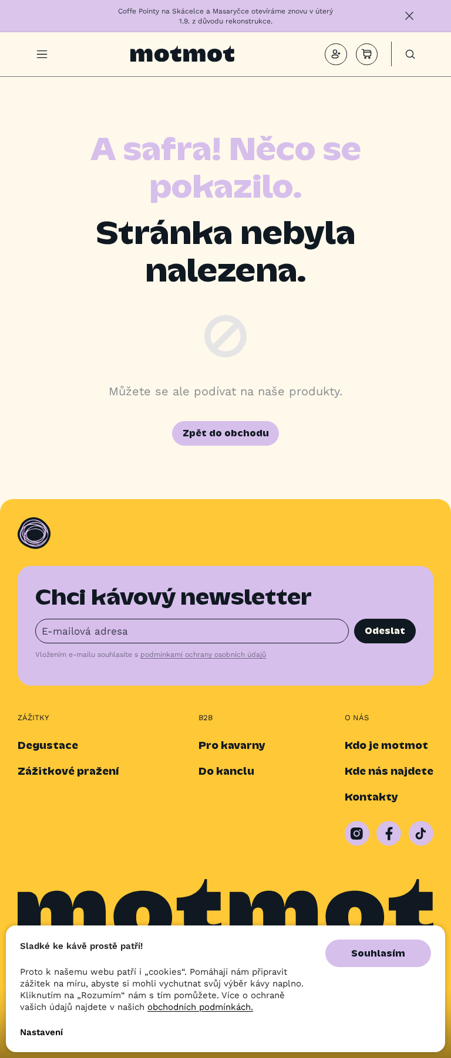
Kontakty (371, 796)
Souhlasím (378, 953)
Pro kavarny (231, 745)
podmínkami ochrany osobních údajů (203, 654)
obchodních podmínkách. (200, 1006)
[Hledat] (410, 54)
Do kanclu (226, 770)
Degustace (48, 745)
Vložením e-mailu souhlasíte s (150, 654)
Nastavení (41, 1032)
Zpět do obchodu (226, 433)
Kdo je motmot (386, 745)
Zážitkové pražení (68, 770)
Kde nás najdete (389, 770)
